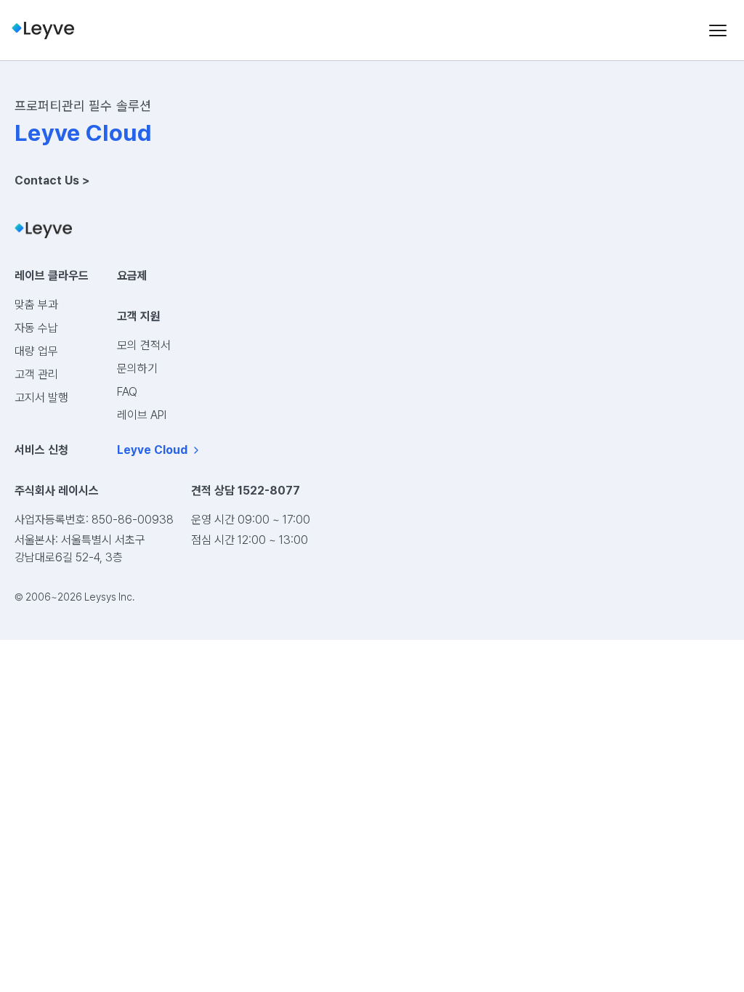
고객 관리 (36, 374)
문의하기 (137, 368)
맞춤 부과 (36, 305)
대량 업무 (36, 351)
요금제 (132, 275)
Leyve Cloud (152, 450)
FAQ (127, 392)
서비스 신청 (41, 450)
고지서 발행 (41, 397)
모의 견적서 (144, 345)
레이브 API (141, 415)
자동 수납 (36, 328)
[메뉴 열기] (717, 30)
